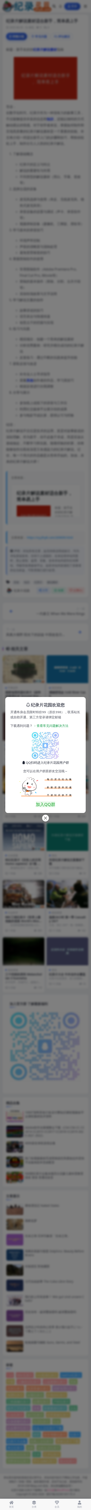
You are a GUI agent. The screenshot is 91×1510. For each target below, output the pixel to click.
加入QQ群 (45, 804)
